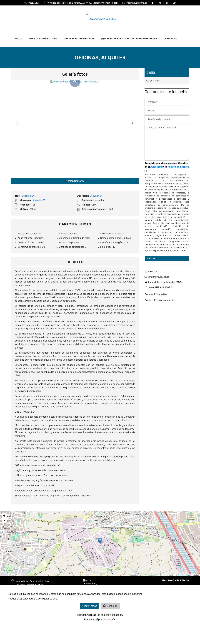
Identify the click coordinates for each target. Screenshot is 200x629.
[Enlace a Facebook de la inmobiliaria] (153, 3)
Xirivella (37, 200)
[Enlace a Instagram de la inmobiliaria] (160, 3)
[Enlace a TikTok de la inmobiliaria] (174, 3)
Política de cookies (178, 166)
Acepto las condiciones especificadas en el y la (167, 165)
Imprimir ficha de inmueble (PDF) (165, 282)
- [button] (4, 520)
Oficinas (26, 195)
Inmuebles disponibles (79, 38)
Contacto (170, 38)
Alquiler (95, 195)
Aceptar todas (89, 606)
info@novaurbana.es (158, 276)
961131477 (154, 80)
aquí (95, 619)
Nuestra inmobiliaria (43, 38)
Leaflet (172, 575)
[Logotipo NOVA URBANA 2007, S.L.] (97, 17)
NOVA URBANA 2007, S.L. (161, 287)
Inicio (18, 38)
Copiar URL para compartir (159, 300)
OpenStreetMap (184, 575)
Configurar (112, 606)
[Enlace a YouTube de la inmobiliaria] (167, 3)
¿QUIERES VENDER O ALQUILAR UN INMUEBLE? (129, 38)
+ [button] (4, 516)
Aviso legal (156, 166)
